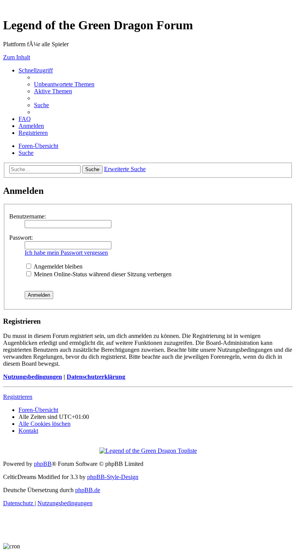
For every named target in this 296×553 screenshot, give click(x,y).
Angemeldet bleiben (57, 266)
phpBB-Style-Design (112, 477)
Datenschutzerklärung (96, 376)
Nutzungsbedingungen (32, 376)
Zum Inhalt (16, 57)
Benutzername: (27, 216)
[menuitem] (64, 84)
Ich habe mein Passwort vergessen (66, 252)
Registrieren (17, 396)
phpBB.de (87, 490)
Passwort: (21, 237)
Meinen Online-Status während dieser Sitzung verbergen (102, 274)
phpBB (43, 464)
